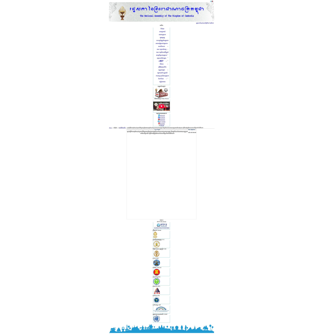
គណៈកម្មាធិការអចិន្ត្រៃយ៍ (162, 52)
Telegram (162, 115)
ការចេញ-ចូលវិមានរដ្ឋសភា (162, 76)
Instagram (162, 119)
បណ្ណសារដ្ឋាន (163, 70)
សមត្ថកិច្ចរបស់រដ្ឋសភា (162, 55)
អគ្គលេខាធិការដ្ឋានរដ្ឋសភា (162, 59)
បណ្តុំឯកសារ (162, 81)
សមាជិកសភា (163, 46)
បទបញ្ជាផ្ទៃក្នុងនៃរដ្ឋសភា (162, 40)
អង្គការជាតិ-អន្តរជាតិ (162, 73)
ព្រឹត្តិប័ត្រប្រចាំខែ (162, 67)
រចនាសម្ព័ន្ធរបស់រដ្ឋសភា (162, 43)
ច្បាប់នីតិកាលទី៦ (122, 127)
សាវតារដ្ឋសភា (162, 34)
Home (110, 127)
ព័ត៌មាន (164, 64)
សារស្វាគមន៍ (162, 31)
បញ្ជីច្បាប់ (163, 61)
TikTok (162, 125)
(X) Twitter (162, 121)
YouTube (162, 123)
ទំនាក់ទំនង (162, 78)
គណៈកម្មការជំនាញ (162, 49)
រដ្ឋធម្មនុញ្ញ (162, 37)
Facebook (162, 117)
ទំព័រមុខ (162, 28)
